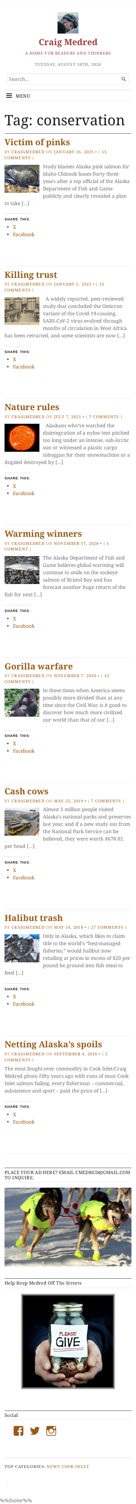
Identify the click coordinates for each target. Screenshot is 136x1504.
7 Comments (104, 416)
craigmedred (28, 151)
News (53, 1466)
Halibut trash (34, 917)
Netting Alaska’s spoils (53, 1044)
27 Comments (107, 927)
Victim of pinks (37, 142)
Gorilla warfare (39, 666)
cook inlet (75, 1466)
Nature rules (32, 407)
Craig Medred (68, 42)
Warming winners (43, 533)
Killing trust (31, 274)
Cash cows (26, 791)
